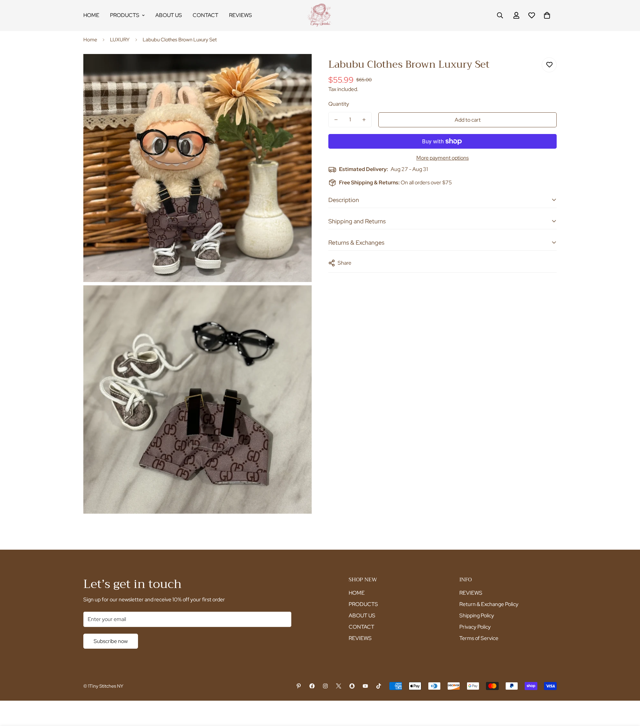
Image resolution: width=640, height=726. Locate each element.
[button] (547, 15)
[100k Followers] (325, 686)
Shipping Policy (476, 615)
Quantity (338, 103)
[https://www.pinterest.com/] (298, 686)
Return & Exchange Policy (488, 604)
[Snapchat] (352, 686)
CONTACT (205, 15)
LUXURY (120, 39)
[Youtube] (365, 686)
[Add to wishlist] (549, 64)
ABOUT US (168, 15)
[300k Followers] (312, 686)
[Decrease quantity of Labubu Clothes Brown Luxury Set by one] (336, 119)
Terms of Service (478, 638)
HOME (91, 15)
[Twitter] (338, 686)
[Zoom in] (299, 68)
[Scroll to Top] (627, 689)
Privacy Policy (475, 626)
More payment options (442, 157)
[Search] (500, 15)
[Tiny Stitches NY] (320, 15)
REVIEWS (240, 15)
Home (90, 39)
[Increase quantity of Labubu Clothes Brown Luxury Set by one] (364, 119)
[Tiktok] (378, 686)
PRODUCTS (124, 15)
